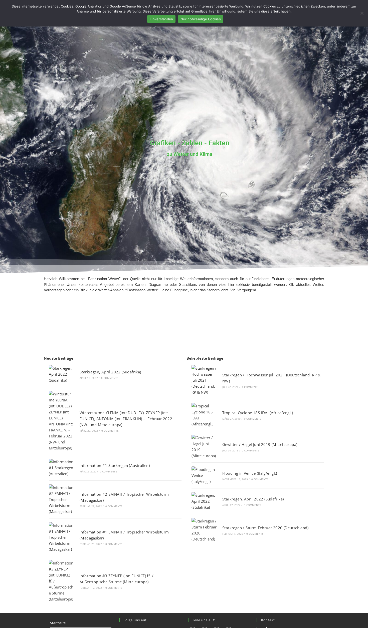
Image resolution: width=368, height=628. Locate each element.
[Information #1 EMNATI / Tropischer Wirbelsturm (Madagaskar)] (61, 537)
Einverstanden (161, 19)
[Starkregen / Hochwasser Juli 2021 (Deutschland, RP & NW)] (204, 380)
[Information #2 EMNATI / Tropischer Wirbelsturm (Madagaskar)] (61, 499)
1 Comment (250, 387)
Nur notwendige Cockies (200, 19)
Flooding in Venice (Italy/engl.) (249, 473)
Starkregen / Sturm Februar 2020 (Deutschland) (265, 527)
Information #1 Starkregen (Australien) (115, 465)
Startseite (58, 622)
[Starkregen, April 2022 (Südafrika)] (61, 374)
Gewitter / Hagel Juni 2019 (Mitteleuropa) (259, 444)
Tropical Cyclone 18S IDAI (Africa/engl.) (257, 412)
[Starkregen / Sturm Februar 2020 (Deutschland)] (204, 530)
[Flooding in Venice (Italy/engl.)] (204, 475)
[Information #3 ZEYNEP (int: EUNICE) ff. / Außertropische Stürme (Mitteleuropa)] (61, 581)
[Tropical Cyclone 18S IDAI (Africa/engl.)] (204, 415)
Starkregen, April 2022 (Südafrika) (110, 371)
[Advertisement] (184, 327)
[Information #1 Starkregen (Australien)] (61, 468)
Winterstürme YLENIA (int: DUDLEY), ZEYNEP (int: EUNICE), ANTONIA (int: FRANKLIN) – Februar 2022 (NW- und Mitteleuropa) (126, 418)
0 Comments (109, 378)
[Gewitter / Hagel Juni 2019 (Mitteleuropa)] (204, 447)
